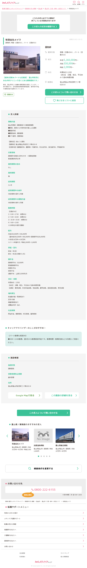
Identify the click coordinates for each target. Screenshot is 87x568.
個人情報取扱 (65, 556)
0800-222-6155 (45, 489)
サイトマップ (65, 553)
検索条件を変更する (43, 468)
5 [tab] (49, 456)
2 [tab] (41, 456)
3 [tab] (44, 456)
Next (79, 436)
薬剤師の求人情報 (30, 9)
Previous (8, 436)
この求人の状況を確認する (43, 26)
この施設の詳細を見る (61, 395)
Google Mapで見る (25, 395)
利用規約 (22, 556)
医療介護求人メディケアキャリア (12, 9)
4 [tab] (47, 456)
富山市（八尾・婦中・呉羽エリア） (56, 9)
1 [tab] (38, 456)
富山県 (40, 9)
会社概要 (22, 553)
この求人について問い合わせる (64, 92)
